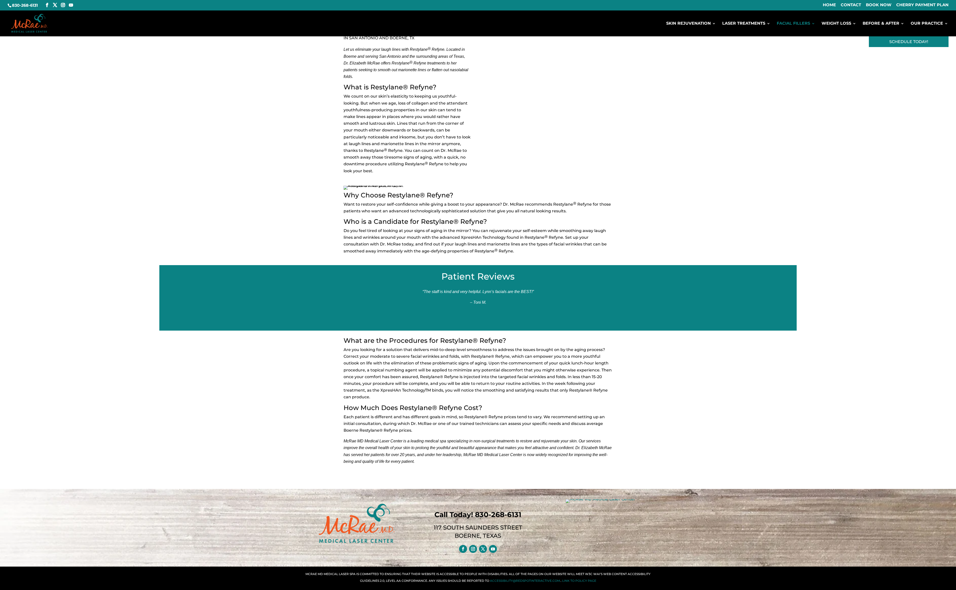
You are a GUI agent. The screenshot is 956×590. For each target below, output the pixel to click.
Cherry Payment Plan (922, 5)
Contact (851, 5)
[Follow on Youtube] (493, 549)
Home (829, 5)
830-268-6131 (25, 5)
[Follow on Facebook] (463, 549)
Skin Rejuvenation (688, 24)
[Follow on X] (483, 549)
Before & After (881, 24)
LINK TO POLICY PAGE (579, 581)
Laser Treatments (743, 24)
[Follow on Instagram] (473, 549)
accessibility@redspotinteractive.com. (525, 581)
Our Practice (927, 24)
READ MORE (475, 319)
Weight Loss (836, 24)
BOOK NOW (879, 5)
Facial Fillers (793, 24)
